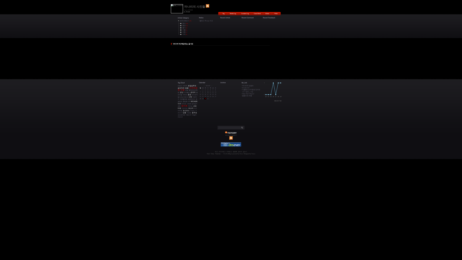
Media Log (233, 13)
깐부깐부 (185, 108)
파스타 (190, 108)
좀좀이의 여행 (247, 96)
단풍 (184, 113)
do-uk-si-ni (245, 88)
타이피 (184, 104)
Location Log (245, 13)
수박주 (185, 86)
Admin (267, 13)
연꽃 (182, 90)
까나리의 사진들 (195, 6)
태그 (216, 151)
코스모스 (186, 110)
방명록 (235, 151)
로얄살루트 (192, 86)
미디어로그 (222, 151)
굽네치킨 (181, 88)
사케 (190, 97)
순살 (186, 90)
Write (276, 13)
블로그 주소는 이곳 (206, 21)
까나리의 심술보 (247, 86)
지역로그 (229, 151)
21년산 (192, 110)
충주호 (194, 113)
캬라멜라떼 (183, 99)
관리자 (240, 151)
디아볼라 (187, 92)
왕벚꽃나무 (186, 101)
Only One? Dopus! (248, 94)
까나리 (225, 153)
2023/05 (208, 85)
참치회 (184, 106)
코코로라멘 (181, 115)
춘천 (189, 95)
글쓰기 (245, 151)
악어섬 (190, 106)
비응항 (189, 113)
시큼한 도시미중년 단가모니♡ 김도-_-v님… (251, 91)
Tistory (253, 153)
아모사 (180, 86)
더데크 (185, 95)
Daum (241, 153)
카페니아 (188, 115)
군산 (181, 92)
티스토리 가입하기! (231, 135)
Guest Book (257, 13)
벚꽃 (187, 88)
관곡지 (193, 92)
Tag (223, 13)
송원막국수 (191, 99)
